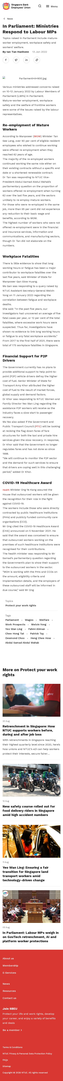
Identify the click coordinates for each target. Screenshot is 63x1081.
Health (6, 490)
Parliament (12, 619)
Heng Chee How (41, 638)
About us (8, 958)
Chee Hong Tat (14, 633)
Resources (9, 990)
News (10, 19)
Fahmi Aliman (36, 629)
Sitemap (7, 1066)
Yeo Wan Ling (13, 629)
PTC (38, 426)
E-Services (9, 972)
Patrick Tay (37, 633)
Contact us (9, 998)
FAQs (5, 1060)
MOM (37, 136)
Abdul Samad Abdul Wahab (22, 642)
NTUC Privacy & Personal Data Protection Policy (27, 1053)
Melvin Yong (38, 624)
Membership (10, 965)
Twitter (18, 59)
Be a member (11, 1030)
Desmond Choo (15, 638)
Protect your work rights (20, 605)
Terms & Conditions (12, 1047)
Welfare (44, 619)
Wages (29, 619)
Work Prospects (15, 624)
